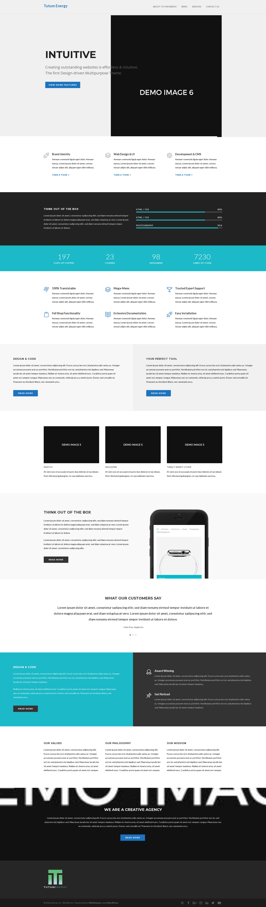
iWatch (48, 467)
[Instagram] (201, 903)
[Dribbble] (182, 903)
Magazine (111, 467)
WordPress (112, 902)
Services (196, 6)
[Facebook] (188, 903)
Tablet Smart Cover (179, 467)
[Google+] (194, 903)
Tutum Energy (56, 6)
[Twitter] (213, 903)
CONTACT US (212, 6)
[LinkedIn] (207, 903)
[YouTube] (219, 903)
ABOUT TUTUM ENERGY (165, 6)
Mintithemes (95, 902)
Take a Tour (59, 175)
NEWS (184, 6)
